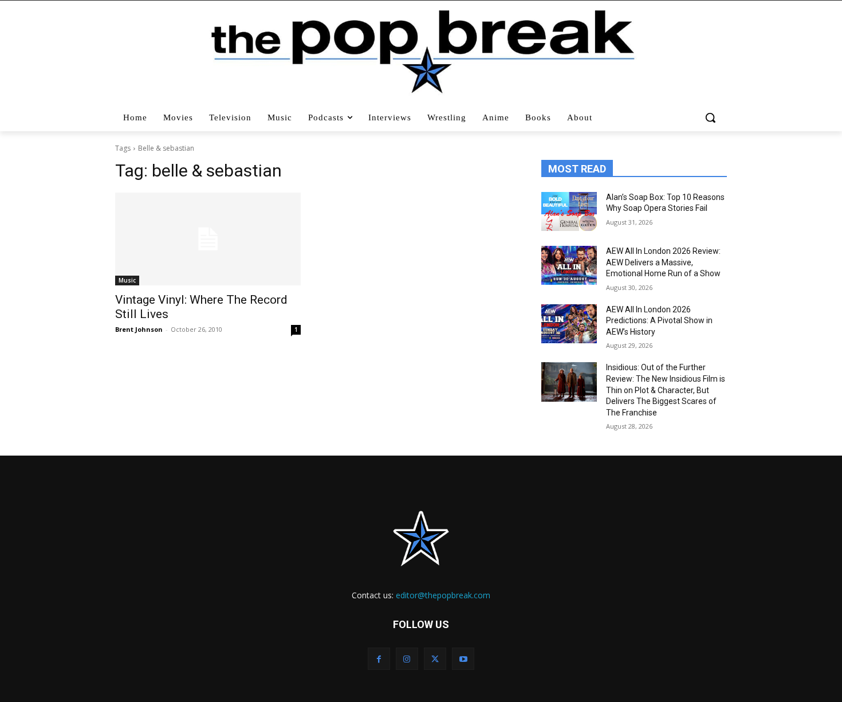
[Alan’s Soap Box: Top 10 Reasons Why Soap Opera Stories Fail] (569, 211)
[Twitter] (435, 659)
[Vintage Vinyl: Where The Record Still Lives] (208, 239)
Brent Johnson (139, 329)
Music (127, 280)
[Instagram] (407, 659)
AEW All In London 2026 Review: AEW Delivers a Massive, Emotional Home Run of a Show (663, 262)
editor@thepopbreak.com (443, 595)
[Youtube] (463, 659)
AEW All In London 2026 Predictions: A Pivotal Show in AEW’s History (659, 320)
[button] (712, 117)
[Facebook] (379, 659)
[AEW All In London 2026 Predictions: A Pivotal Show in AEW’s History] (569, 323)
